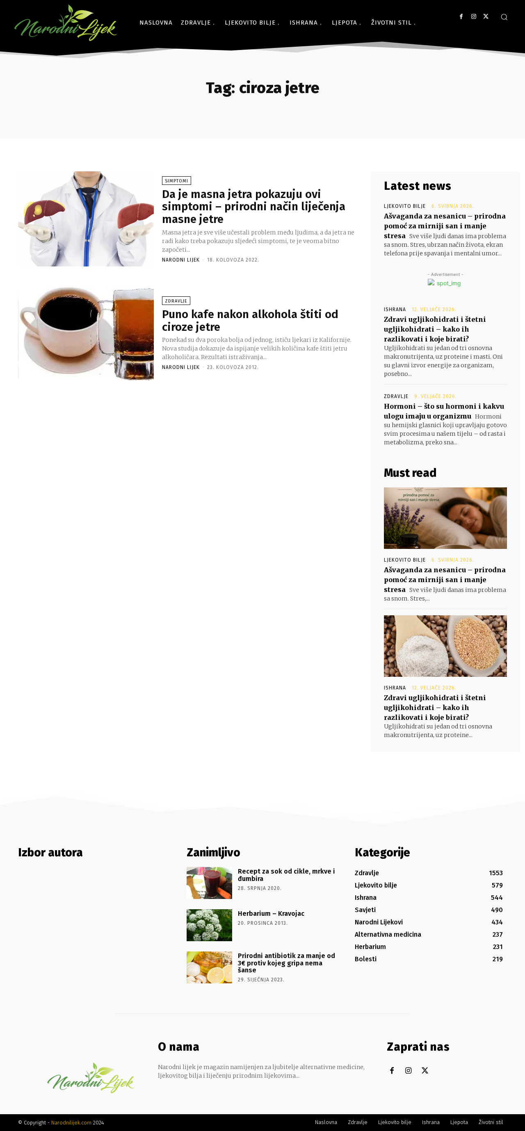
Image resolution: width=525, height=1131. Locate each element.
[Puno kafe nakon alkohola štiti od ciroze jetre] (86, 332)
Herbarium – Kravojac (271, 913)
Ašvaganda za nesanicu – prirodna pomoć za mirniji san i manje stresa (445, 226)
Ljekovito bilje (405, 206)
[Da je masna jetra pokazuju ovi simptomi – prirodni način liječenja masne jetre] (86, 218)
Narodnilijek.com (71, 1123)
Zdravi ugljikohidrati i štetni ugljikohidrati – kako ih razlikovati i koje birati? (435, 329)
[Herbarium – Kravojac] (209, 925)
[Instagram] (473, 16)
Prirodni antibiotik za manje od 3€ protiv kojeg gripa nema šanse (286, 963)
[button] (504, 17)
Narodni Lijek (181, 260)
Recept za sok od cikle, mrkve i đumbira (286, 875)
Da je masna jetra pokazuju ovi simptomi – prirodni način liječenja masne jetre (253, 206)
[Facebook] (461, 16)
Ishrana (395, 309)
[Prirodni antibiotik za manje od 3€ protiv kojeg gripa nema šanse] (209, 967)
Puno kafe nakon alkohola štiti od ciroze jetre (250, 320)
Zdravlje (176, 301)
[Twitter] (486, 16)
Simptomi (176, 181)
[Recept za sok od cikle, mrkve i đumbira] (209, 883)
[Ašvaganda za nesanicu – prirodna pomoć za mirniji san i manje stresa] (445, 518)
